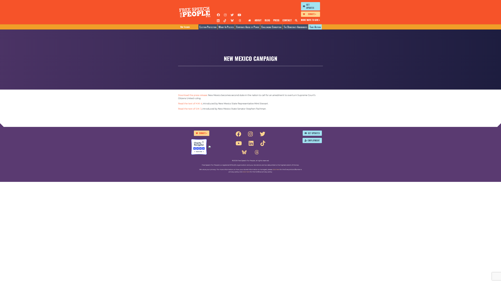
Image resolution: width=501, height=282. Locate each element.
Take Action (315, 27)
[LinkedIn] (218, 20)
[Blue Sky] (232, 20)
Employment (314, 140)
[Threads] (239, 20)
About (258, 20)
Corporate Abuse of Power (247, 27)
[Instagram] (225, 15)
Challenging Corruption (271, 27)
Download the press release (192, 95)
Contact (287, 20)
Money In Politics (226, 27)
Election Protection (207, 27)
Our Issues (185, 26)
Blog (267, 20)
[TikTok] (225, 20)
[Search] (296, 20)
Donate (311, 14)
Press (276, 20)
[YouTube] (239, 15)
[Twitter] (232, 15)
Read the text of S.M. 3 (190, 109)
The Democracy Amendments (295, 27)
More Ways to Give (310, 20)
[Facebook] (218, 15)
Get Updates (310, 6)
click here (276, 169)
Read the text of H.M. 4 (190, 103)
